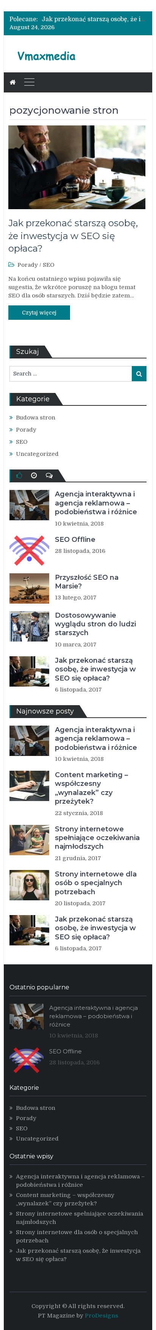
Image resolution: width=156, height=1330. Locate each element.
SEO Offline (75, 539)
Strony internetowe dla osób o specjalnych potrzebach (96, 883)
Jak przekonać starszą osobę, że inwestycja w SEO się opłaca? (73, 235)
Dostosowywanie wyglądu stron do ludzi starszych (95, 624)
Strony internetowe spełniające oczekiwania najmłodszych (97, 838)
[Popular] (19, 475)
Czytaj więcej (39, 313)
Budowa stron (35, 417)
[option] (94, 19)
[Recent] (34, 475)
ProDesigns (101, 1315)
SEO (49, 264)
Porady (27, 264)
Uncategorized (37, 454)
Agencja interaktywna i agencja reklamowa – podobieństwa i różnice (96, 503)
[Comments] (49, 475)
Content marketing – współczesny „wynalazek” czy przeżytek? (91, 788)
